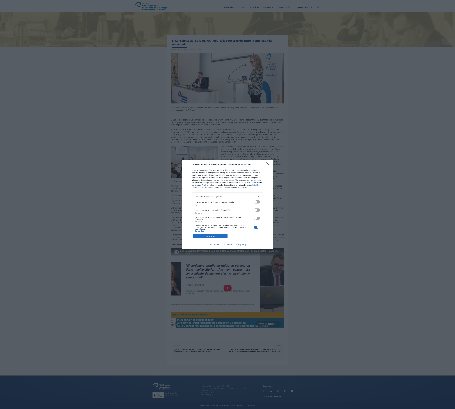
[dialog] (227, 204)
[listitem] (227, 196)
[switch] (257, 201)
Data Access (227, 245)
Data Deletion (214, 245)
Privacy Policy (241, 245)
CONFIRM (210, 236)
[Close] (268, 164)
